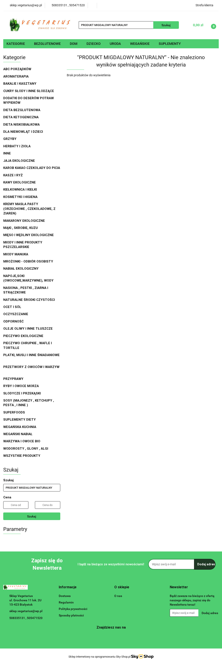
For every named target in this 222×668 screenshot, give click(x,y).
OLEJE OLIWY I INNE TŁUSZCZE (28, 329)
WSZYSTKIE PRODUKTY (21, 456)
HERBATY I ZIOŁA (17, 146)
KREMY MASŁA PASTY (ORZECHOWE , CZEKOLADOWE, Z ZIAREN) (29, 208)
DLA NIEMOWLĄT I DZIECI (23, 132)
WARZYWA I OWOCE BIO (22, 441)
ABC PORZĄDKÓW (17, 69)
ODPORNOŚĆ (13, 321)
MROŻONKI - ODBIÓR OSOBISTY (28, 261)
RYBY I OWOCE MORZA (21, 386)
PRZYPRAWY (13, 379)
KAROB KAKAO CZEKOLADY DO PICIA (31, 168)
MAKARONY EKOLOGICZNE (24, 221)
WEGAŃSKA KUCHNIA (20, 427)
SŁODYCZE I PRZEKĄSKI (22, 393)
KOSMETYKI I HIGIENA (20, 197)
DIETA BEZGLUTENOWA (22, 110)
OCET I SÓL (12, 307)
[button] (68, 587)
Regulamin (66, 602)
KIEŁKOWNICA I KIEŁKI (20, 189)
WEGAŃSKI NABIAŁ (18, 434)
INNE (7, 153)
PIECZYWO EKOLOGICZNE (23, 336)
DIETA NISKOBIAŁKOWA (21, 124)
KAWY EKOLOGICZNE (20, 182)
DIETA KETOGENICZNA (21, 117)
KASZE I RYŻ (13, 175)
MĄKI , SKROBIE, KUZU (21, 228)
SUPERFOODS (14, 412)
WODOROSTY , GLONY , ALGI (25, 449)
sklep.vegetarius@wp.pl (25, 611)
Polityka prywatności (73, 609)
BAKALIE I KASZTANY (20, 84)
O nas (118, 596)
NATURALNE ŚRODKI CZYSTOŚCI (29, 300)
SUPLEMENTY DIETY (19, 420)
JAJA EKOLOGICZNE (19, 161)
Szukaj (31, 516)
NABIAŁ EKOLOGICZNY (21, 269)
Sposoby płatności (71, 615)
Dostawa (65, 596)
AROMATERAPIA (16, 76)
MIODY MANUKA (15, 254)
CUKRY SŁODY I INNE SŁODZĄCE (29, 91)
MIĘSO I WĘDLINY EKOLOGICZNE (29, 235)
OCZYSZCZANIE (15, 314)
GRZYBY (9, 139)
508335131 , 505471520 (25, 618)
